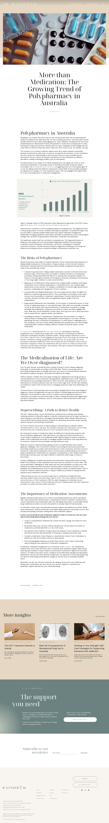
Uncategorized (25, 585)
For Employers (65, 790)
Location (51, 792)
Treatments (39, 792)
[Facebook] (81, 790)
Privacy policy (65, 792)
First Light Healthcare (54, 332)
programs (67, 547)
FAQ (50, 795)
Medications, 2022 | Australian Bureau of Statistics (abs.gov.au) (46, 225)
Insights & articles (40, 795)
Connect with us (53, 798)
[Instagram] (85, 790)
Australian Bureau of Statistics (43, 167)
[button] (104, 4)
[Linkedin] (88, 790)
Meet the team (40, 798)
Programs (51, 790)
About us (38, 790)
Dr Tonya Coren (26, 332)
